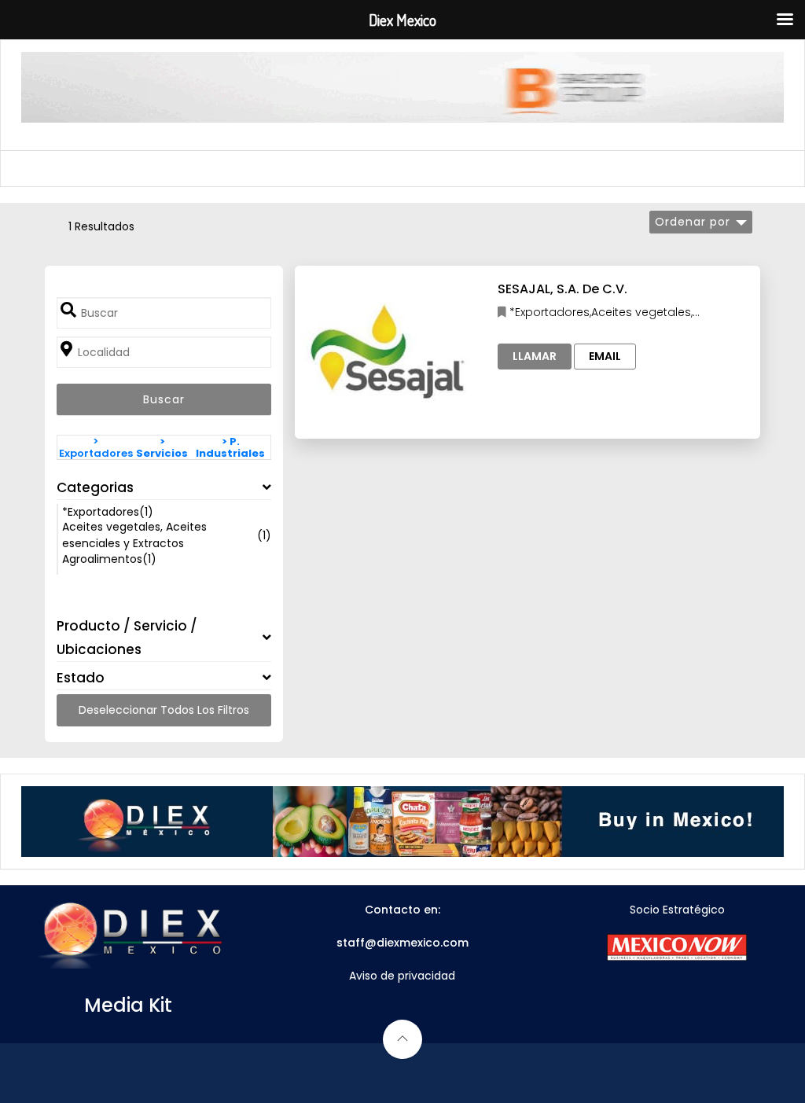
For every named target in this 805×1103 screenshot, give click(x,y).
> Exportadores (96, 447)
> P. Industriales (230, 447)
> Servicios (162, 447)
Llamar (535, 356)
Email (605, 356)
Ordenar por (692, 222)
